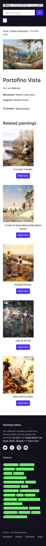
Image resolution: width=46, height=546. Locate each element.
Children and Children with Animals (16, 508)
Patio (8, 473)
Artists (39, 536)
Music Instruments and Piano (15, 477)
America (36, 512)
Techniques (29, 536)
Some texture (22, 108)
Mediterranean (21, 100)
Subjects (18, 536)
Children (35, 508)
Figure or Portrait (11, 490)
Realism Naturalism (19, 31)
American (24, 512)
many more (33, 440)
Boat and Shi (10, 512)
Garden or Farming (12, 486)
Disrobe (30, 495)
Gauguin (20, 440)
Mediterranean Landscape (14, 482)
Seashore (9, 469)
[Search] (39, 12)
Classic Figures (10, 499)
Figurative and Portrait (29, 490)
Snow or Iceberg (27, 464)
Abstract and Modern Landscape (15, 516)
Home (5, 31)
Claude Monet (31, 437)
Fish (25, 486)
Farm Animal (9, 495)
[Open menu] (5, 20)
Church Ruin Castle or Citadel (29, 499)
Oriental (19, 473)
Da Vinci (16, 437)
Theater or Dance (11, 464)
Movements (7, 536)
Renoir (12, 440)
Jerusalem (30, 482)
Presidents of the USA (25, 469)
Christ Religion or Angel (13, 503)
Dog (20, 495)
